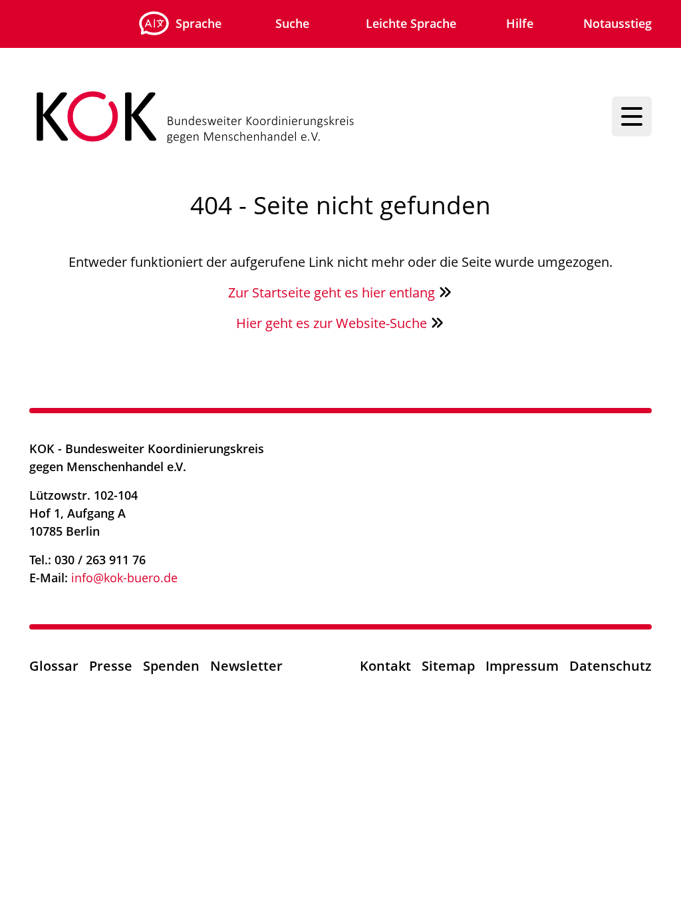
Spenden (171, 666)
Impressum (522, 666)
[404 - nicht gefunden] (316, 116)
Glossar (53, 666)
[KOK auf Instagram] (573, 453)
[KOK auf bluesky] (607, 453)
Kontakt (385, 666)
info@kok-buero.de (124, 578)
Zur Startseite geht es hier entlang (333, 292)
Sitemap (448, 666)
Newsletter (246, 666)
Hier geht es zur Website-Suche (333, 323)
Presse (110, 666)
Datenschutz (610, 666)
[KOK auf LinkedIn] (641, 453)
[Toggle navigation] (632, 116)
